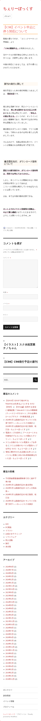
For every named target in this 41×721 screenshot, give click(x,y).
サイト (5, 315)
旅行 (7, 543)
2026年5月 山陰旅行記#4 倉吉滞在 (19, 485)
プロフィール (8, 707)
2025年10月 (10, 589)
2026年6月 (9, 573)
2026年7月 (9, 570)
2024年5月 (9, 612)
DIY (7, 524)
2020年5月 (9, 634)
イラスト (9, 531)
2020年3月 (9, 641)
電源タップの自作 (12, 433)
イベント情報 (8, 701)
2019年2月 (9, 673)
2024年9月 (9, 605)
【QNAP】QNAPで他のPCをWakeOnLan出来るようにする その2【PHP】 (19, 404)
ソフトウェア (10, 537)
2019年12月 (10, 647)
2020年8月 (9, 628)
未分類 (8, 547)
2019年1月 (9, 676)
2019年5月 (9, 663)
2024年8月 (9, 608)
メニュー (7, 16)
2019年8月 (9, 657)
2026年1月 (9, 583)
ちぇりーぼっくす (18, 8)
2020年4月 (9, 637)
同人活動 (30, 228)
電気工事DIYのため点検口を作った (19, 452)
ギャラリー (7, 690)
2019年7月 (9, 660)
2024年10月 (10, 602)
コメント (7, 258)
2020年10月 (10, 624)
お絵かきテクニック (13, 534)
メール (6, 303)
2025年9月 (9, 592)
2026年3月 (9, 576)
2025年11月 (10, 586)
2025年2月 (9, 599)
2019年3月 (9, 669)
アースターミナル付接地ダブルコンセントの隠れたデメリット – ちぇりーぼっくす (21, 436)
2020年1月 (9, 644)
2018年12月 (10, 679)
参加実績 (6, 696)
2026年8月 (9, 567)
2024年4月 (9, 615)
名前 (5, 292)
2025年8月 (9, 596)
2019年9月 (9, 653)
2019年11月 (10, 650)
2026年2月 (9, 580)
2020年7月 (9, 631)
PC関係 (8, 527)
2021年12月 (10, 621)
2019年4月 (9, 666)
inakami (9, 228)
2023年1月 (9, 618)
